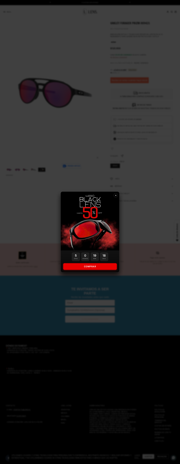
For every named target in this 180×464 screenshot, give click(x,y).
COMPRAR (90, 266)
